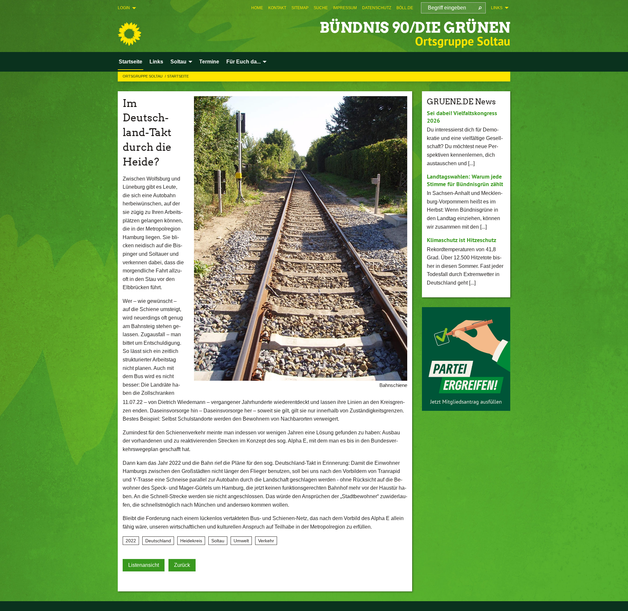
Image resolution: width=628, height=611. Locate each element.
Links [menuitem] (496, 8)
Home (257, 8)
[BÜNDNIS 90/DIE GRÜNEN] (129, 34)
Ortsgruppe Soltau (143, 76)
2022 (131, 540)
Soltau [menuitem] (178, 61)
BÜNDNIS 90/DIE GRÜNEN (415, 27)
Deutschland (158, 540)
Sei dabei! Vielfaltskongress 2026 (462, 116)
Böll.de (404, 8)
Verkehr (266, 540)
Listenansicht (143, 565)
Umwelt (241, 540)
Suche (321, 8)
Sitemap (299, 8)
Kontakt (277, 8)
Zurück (182, 565)
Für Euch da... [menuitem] (243, 61)
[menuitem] (257, 8)
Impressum (345, 8)
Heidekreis (191, 540)
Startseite (178, 76)
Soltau (217, 540)
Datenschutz (376, 8)
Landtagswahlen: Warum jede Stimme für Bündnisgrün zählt (465, 180)
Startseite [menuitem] (130, 61)
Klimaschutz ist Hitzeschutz (461, 240)
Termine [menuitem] (209, 61)
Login (124, 8)
